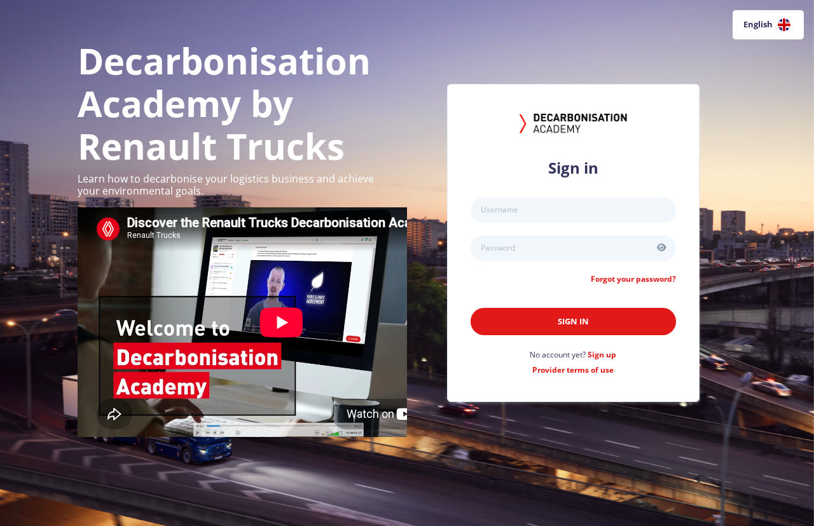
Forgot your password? (633, 278)
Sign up (602, 354)
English (758, 24)
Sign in (573, 321)
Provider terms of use (573, 369)
